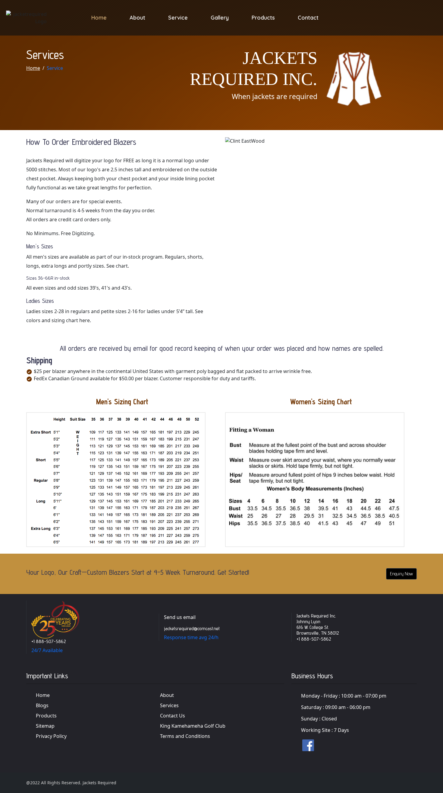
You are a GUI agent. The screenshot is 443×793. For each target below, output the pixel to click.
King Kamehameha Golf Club (192, 726)
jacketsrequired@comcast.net (192, 628)
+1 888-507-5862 (48, 641)
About (137, 17)
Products (263, 17)
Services (169, 705)
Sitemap (45, 726)
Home (99, 17)
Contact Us (172, 715)
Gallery (220, 17)
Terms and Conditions (185, 736)
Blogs (42, 705)
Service (178, 17)
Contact (308, 17)
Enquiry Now (401, 574)
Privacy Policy (51, 736)
